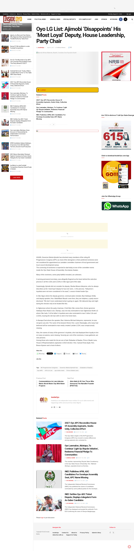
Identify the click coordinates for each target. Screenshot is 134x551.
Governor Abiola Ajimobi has (69, 367)
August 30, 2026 (79, 432)
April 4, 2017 (50, 47)
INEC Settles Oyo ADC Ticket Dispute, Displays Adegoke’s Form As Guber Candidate (20, 120)
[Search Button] (132, 19)
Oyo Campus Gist (85, 19)
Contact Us (13, 14)
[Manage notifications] (129, 546)
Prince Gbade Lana (72, 370)
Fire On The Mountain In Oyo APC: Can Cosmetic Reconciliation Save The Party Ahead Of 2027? (20, 61)
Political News (40, 19)
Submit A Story (35, 14)
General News (55, 19)
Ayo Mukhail (70, 480)
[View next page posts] (53, 124)
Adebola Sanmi (70, 458)
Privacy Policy (26, 14)
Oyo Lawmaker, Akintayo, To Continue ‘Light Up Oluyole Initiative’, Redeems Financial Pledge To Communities (51, 109)
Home (29, 19)
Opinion (104, 19)
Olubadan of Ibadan (86, 367)
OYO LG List (48, 370)
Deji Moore (69, 432)
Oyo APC (40, 370)
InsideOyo (5, 14)
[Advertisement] (66, 4)
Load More (16, 177)
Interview (113, 19)
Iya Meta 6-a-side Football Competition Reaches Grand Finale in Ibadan (21, 167)
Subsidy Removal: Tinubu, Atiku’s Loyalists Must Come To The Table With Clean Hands (20, 72)
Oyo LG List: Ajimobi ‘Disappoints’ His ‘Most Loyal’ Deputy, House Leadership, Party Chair (16, 24)
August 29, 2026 (80, 480)
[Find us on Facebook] (121, 19)
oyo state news (59, 370)
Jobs (96, 19)
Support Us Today (56, 14)
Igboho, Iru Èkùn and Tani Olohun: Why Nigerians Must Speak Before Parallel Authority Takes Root (20, 36)
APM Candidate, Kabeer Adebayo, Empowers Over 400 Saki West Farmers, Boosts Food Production (20, 144)
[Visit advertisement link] (67, 157)
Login (129, 14)
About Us (19, 14)
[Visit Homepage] (12, 19)
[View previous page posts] (50, 124)
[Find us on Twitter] (125, 19)
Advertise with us (45, 14)
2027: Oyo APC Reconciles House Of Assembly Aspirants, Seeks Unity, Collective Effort (20, 83)
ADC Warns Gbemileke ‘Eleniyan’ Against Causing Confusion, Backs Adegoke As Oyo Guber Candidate (20, 156)
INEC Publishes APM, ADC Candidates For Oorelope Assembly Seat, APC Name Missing (51, 117)
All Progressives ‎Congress (49, 367)
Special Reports (69, 19)
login (42, 517)
